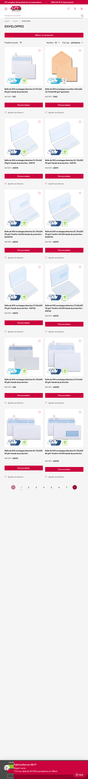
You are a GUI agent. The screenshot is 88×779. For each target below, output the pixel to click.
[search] (44, 15)
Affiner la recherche (44, 35)
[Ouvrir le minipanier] (81, 9)
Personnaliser (23, 105)
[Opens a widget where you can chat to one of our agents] (79, 775)
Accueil (7, 21)
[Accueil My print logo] (16, 8)
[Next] (75, 487)
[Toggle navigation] (6, 8)
